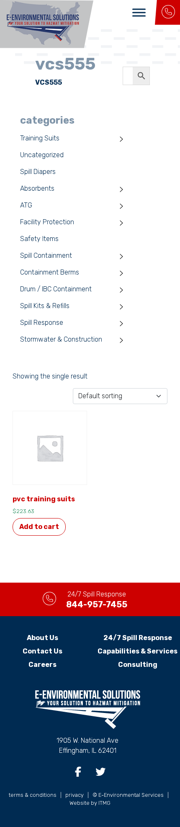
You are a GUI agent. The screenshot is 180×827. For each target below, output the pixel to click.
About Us (42, 638)
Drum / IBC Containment (56, 289)
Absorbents (37, 188)
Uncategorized (42, 155)
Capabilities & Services (137, 651)
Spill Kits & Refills (44, 306)
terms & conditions (33, 795)
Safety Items (39, 239)
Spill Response (41, 323)
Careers (42, 665)
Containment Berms (49, 272)
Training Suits (39, 138)
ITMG (104, 803)
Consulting (137, 665)
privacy (74, 795)
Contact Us (42, 651)
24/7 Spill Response (137, 638)
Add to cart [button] (39, 527)
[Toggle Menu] (139, 12)
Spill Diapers (38, 172)
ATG (26, 205)
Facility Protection (47, 222)
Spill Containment (46, 255)
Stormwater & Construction (61, 339)
